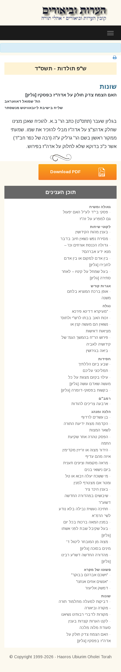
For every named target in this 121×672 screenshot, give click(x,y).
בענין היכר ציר (96, 489)
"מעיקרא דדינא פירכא (90, 311)
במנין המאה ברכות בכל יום (85, 522)
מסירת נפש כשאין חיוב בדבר (84, 239)
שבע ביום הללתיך (93, 364)
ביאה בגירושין (97, 350)
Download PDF (65, 171)
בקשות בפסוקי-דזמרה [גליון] (84, 390)
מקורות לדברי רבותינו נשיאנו (84, 614)
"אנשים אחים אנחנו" (92, 581)
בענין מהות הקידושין (91, 232)
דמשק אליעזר (96, 588)
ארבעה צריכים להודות (89, 404)
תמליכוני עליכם (95, 370)
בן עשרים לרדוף (94, 417)
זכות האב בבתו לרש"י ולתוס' (84, 318)
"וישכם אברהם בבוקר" (89, 575)
